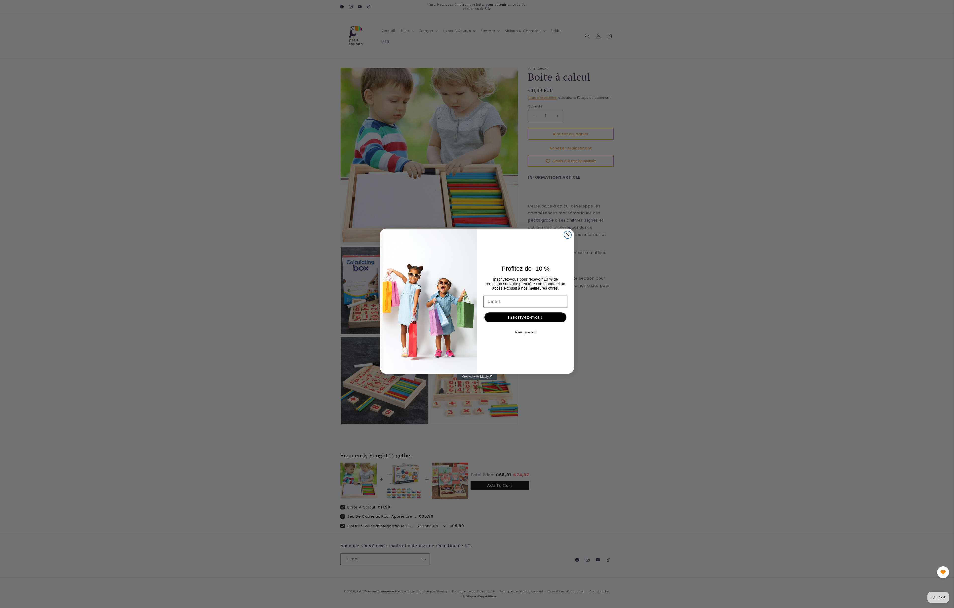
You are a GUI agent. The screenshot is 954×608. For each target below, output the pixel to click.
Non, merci (525, 332)
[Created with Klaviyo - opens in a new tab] (477, 377)
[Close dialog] (567, 234)
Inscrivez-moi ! (525, 317)
